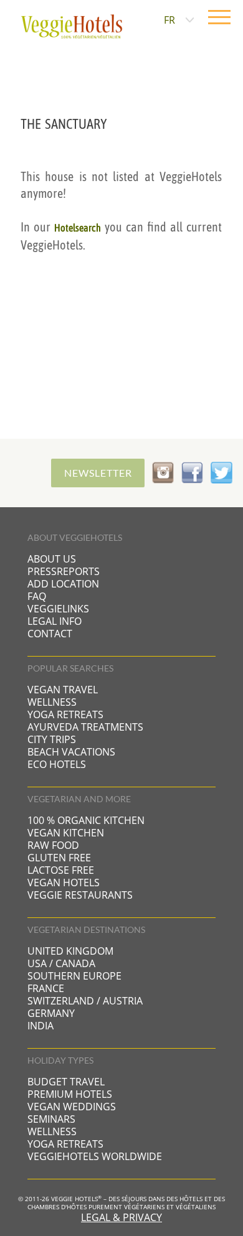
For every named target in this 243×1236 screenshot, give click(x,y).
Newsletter (98, 473)
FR (169, 20)
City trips (51, 739)
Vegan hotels (63, 882)
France (45, 988)
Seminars (51, 1119)
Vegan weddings (71, 1106)
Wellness (52, 702)
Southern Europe (74, 976)
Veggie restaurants (80, 895)
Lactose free (60, 870)
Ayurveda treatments (85, 727)
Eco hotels (56, 764)
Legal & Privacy (121, 1217)
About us (51, 559)
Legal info (54, 621)
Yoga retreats (65, 714)
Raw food (53, 845)
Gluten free (59, 857)
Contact (49, 633)
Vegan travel (62, 689)
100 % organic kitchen (86, 820)
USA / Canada (61, 963)
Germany (51, 1013)
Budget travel (66, 1082)
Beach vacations (71, 752)
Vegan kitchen (65, 833)
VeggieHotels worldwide (94, 1156)
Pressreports (63, 571)
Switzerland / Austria (85, 1001)
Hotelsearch (77, 227)
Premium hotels (69, 1094)
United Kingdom (70, 951)
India (40, 1025)
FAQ (36, 596)
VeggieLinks (58, 609)
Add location (63, 584)
